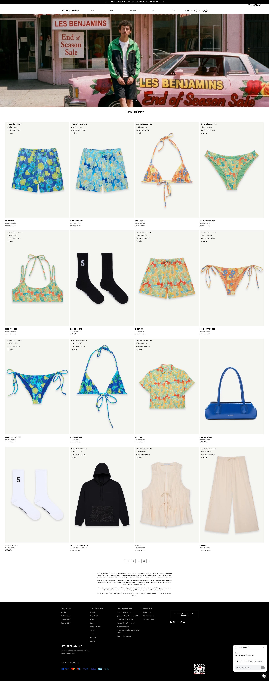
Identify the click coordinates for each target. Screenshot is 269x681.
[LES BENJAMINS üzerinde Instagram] (174, 622)
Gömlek (93, 638)
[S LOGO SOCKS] (102, 278)
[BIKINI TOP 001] (37, 278)
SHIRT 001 (139, 437)
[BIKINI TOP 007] (167, 170)
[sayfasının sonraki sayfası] (148, 561)
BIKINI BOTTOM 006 (13, 437)
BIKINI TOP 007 (140, 221)
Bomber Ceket (95, 627)
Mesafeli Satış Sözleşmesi (126, 623)
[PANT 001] (232, 495)
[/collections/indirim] (134, 60)
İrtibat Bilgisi (147, 609)
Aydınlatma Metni (123, 627)
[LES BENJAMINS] (70, 10)
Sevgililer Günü (66, 609)
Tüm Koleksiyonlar (96, 609)
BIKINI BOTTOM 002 (207, 221)
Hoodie (93, 612)
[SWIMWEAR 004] (102, 170)
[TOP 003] (167, 495)
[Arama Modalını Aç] (195, 10)
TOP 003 (138, 545)
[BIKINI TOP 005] (102, 386)
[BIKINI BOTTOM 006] (37, 386)
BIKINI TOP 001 (11, 329)
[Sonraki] (163, 2)
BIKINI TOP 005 (76, 437)
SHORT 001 (9, 221)
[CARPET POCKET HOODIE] (102, 495)
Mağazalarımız (148, 616)
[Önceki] (105, 2)
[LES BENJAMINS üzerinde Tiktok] (178, 622)
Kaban (92, 623)
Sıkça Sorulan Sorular (124, 612)
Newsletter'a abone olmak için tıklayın (184, 614)
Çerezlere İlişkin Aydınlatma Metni (128, 616)
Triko (92, 634)
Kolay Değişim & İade (124, 609)
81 (144, 561)
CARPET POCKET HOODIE (80, 545)
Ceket (92, 619)
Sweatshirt (94, 616)
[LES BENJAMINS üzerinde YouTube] (184, 622)
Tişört (92, 630)
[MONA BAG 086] (232, 386)
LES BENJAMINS (73, 663)
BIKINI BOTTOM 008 (207, 329)
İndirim (63, 612)
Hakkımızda (147, 612)
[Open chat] (264, 676)
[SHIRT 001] (167, 386)
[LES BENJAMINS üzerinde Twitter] (181, 622)
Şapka (92, 641)
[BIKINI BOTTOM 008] (232, 278)
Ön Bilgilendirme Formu (125, 619)
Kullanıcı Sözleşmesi (124, 636)
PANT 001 (203, 545)
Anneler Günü (65, 619)
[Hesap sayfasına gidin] (200, 10)
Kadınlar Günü (66, 616)
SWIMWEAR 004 (76, 221)
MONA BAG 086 (206, 437)
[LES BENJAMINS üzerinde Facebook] (171, 622)
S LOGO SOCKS (76, 329)
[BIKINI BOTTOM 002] (232, 170)
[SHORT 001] (37, 170)
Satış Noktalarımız (149, 619)
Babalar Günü (65, 623)
